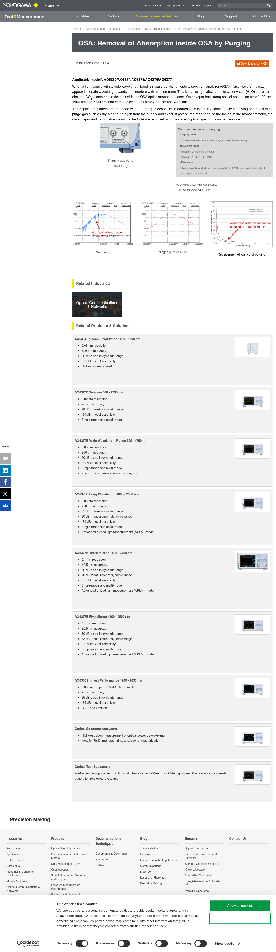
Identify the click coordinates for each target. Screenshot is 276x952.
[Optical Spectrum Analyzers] (252, 736)
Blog (200, 16)
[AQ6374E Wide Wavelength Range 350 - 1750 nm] (252, 448)
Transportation (149, 848)
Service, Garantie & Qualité (202, 863)
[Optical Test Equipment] (252, 774)
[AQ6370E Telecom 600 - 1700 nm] (252, 399)
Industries (82, 16)
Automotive (13, 866)
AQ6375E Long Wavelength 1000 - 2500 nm (107, 494)
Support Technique (196, 848)
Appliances (13, 854)
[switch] (124, 943)
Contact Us (261, 16)
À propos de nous (177, 5)
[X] (5, 493)
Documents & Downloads (112, 853)
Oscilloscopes (60, 869)
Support (231, 16)
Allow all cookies (240, 905)
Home (77, 29)
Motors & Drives (16, 881)
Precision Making (151, 883)
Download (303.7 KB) (254, 63)
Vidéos (100, 865)
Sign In (208, 5)
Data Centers (14, 860)
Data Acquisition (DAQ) (65, 863)
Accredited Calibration (198, 875)
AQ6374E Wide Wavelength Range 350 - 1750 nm (111, 440)
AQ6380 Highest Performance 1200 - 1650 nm (108, 680)
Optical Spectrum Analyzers (96, 728)
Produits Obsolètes (197, 891)
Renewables (148, 854)
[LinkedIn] (5, 470)
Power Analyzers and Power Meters (69, 856)
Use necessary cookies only (240, 918)
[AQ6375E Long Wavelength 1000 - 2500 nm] (252, 501)
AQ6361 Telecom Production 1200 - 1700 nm (107, 338)
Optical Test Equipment (92, 766)
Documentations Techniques (156, 16)
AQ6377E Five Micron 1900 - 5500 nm (102, 616)
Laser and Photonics (153, 877)
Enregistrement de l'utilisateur (203, 881)
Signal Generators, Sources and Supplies (68, 877)
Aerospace (13, 848)
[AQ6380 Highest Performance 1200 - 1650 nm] (252, 687)
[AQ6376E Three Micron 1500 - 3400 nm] (252, 561)
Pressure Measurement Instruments (65, 886)
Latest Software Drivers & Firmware (201, 856)
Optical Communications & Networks (23, 889)
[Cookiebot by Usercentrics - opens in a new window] (28, 943)
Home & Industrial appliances (158, 860)
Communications (150, 866)
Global (196, 5)
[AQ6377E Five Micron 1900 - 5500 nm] (252, 624)
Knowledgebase (195, 869)
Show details (224, 943)
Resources (133, 29)
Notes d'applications (157, 29)
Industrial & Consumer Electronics (20, 873)
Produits (113, 16)
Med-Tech (146, 871)
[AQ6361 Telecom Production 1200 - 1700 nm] (252, 346)
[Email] (5, 458)
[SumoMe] (5, 505)
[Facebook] (5, 482)
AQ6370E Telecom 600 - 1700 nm (99, 392)
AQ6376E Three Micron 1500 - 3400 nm (103, 552)
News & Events (154, 5)
